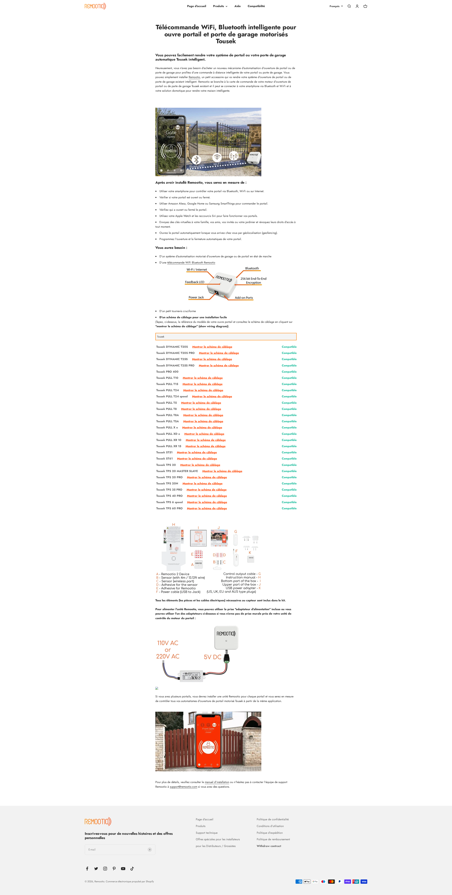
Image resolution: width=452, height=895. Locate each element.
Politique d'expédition (270, 833)
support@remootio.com (183, 787)
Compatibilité (256, 6)
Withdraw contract (269, 846)
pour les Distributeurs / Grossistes (216, 846)
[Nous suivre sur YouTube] (123, 868)
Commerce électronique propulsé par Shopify (130, 881)
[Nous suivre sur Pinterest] (114, 868)
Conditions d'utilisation (270, 826)
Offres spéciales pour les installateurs (218, 839)
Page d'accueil (196, 6)
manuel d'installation (217, 782)
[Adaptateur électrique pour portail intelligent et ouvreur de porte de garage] (226, 654)
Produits (218, 6)
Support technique (207, 833)
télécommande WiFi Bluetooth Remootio (191, 262)
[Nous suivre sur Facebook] (87, 868)
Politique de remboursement (273, 839)
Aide (237, 6)
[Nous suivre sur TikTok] (132, 868)
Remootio (194, 77)
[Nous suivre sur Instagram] (105, 868)
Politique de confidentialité (273, 819)
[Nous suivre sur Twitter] (96, 868)
